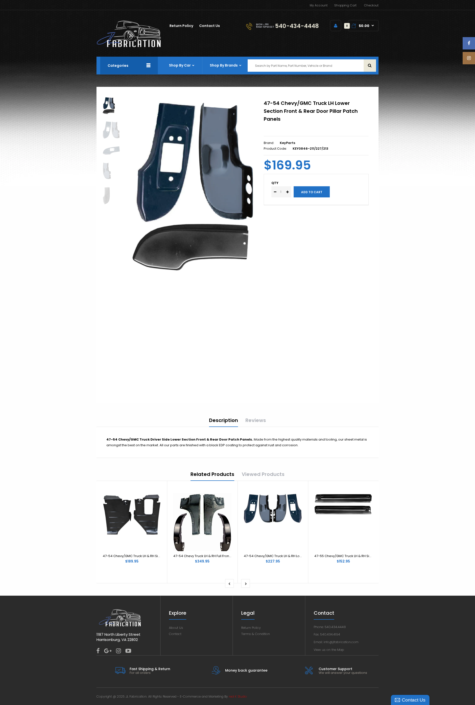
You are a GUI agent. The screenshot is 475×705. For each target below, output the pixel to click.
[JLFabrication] (128, 46)
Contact (175, 634)
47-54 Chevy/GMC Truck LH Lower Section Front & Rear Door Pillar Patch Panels (311, 111)
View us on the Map (329, 649)
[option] (193, 184)
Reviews (255, 420)
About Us (176, 627)
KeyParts (287, 143)
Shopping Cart (345, 5)
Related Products (212, 474)
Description (223, 420)
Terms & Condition (255, 634)
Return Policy (251, 627)
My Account (319, 5)
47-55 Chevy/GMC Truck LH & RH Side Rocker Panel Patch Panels (365, 556)
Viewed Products (263, 474)
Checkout (371, 5)
